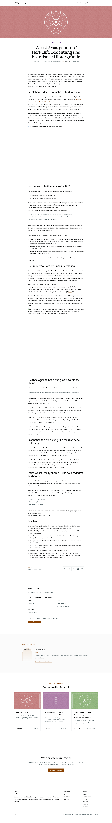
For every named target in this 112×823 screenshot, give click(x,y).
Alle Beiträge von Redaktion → (43, 662)
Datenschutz (86, 806)
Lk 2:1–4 (53, 244)
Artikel (79, 3)
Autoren (85, 799)
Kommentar (31, 609)
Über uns (93, 3)
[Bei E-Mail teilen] (82, 569)
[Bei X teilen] (74, 569)
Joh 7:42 (50, 253)
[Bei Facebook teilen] (69, 569)
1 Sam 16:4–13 (69, 118)
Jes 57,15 (34, 434)
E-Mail (59, 600)
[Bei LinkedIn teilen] (78, 569)
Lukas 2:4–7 (66, 99)
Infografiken (86, 3)
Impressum (86, 804)
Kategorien (86, 794)
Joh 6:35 (53, 109)
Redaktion (67, 61)
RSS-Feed (85, 801)
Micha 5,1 (75, 392)
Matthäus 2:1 (58, 99)
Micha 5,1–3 (57, 219)
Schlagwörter (86, 797)
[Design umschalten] (15, 814)
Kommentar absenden (35, 622)
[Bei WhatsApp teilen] (65, 569)
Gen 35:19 (31, 118)
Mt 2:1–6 (38, 249)
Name (30, 600)
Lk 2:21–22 (70, 292)
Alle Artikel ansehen (56, 770)
